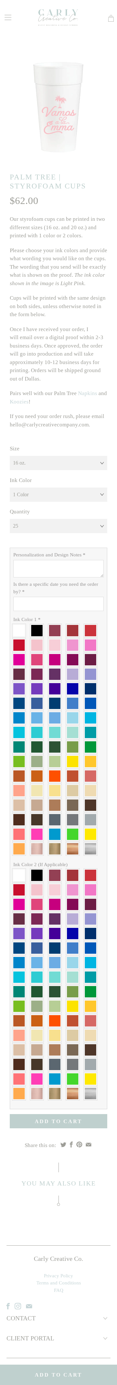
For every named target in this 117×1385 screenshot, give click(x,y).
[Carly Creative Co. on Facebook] (8, 1306)
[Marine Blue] (38, 703)
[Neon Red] (20, 834)
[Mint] (74, 732)
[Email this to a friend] (88, 1144)
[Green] (92, 747)
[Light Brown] (56, 805)
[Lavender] (92, 674)
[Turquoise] (92, 732)
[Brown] (92, 805)
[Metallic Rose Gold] (38, 848)
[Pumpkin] (74, 776)
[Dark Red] (92, 630)
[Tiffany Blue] (38, 732)
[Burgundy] (56, 630)
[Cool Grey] (74, 819)
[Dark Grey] (56, 819)
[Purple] (38, 688)
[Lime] (20, 761)
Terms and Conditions (58, 1282)
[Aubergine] (56, 674)
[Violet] (56, 688)
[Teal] (20, 747)
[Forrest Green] (38, 747)
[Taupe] (74, 805)
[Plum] (74, 659)
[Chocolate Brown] (20, 819)
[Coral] (92, 776)
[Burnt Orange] (38, 776)
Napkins (87, 393)
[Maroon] (92, 659)
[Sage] (38, 761)
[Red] (20, 645)
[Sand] (74, 790)
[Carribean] (92, 718)
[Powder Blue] (56, 718)
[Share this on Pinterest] (79, 1144)
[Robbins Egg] (56, 732)
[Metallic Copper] (74, 848)
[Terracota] (20, 776)
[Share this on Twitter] (63, 1144)
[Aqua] (20, 732)
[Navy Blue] (92, 688)
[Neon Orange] (20, 848)
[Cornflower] (74, 703)
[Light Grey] (92, 819)
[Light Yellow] (74, 761)
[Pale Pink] (38, 645)
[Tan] (20, 805)
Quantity (20, 512)
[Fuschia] (56, 659)
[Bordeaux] (38, 674)
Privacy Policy (58, 1275)
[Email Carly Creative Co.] (29, 1306)
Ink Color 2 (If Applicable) (40, 864)
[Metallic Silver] (92, 848)
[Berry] (20, 674)
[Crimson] (74, 630)
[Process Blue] (20, 718)
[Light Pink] (56, 645)
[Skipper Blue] (56, 703)
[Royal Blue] (74, 688)
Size (15, 449)
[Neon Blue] (56, 834)
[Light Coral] (20, 790)
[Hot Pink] (20, 659)
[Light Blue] (38, 718)
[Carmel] (92, 790)
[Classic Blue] (20, 703)
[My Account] (5, 17)
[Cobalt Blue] (92, 703)
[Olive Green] (74, 747)
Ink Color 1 (27, 619)
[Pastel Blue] (74, 718)
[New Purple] (20, 688)
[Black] (38, 630)
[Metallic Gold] (56, 848)
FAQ (58, 1290)
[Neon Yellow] (92, 834)
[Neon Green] (74, 834)
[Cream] (56, 790)
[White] (20, 630)
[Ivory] (38, 790)
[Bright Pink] (92, 645)
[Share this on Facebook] (71, 1144)
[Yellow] (92, 761)
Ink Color (21, 480)
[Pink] (74, 645)
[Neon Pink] (38, 834)
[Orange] (56, 776)
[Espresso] (38, 819)
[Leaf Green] (56, 761)
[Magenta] (38, 659)
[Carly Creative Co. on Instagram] (18, 1306)
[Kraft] (38, 805)
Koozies (19, 402)
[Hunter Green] (56, 747)
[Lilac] (74, 674)
